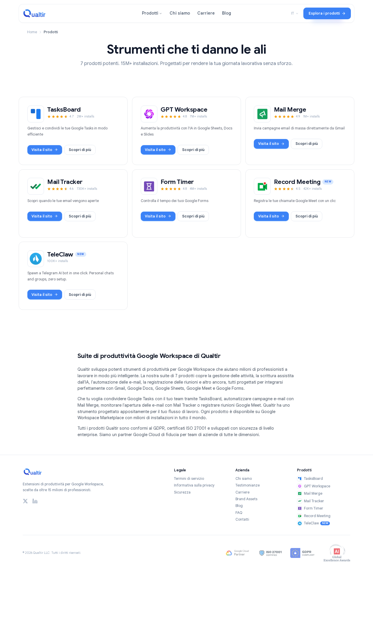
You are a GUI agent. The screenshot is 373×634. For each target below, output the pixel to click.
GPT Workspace (317, 486)
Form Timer (313, 508)
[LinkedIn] (35, 501)
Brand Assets (246, 499)
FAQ (238, 512)
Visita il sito (41, 149)
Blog (226, 13)
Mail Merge (313, 493)
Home (32, 32)
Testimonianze (247, 485)
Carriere (206, 13)
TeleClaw (316, 523)
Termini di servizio (189, 478)
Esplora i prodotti (324, 13)
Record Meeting (317, 516)
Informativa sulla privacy (194, 485)
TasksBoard (313, 478)
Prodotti (150, 13)
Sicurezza (182, 492)
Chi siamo (180, 13)
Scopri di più (82, 151)
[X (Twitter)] (25, 501)
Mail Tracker (314, 501)
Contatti (242, 519)
